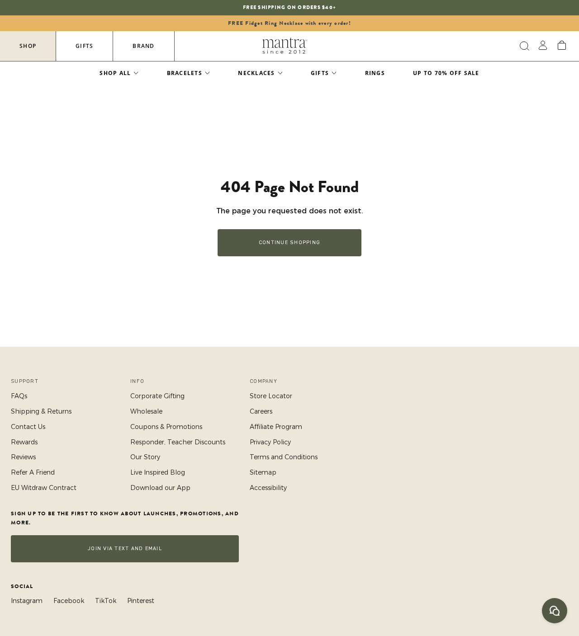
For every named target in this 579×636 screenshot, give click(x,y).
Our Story (145, 457)
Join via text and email (125, 548)
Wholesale (146, 411)
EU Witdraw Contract (43, 488)
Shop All (115, 73)
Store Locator (271, 396)
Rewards (24, 442)
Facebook (68, 601)
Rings (375, 73)
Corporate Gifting (157, 396)
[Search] (523, 46)
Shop (27, 46)
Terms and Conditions (284, 457)
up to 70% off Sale (446, 73)
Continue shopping (289, 242)
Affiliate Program (276, 427)
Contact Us (28, 427)
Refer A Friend (33, 472)
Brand (143, 46)
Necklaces (256, 73)
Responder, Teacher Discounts (177, 442)
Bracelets (184, 73)
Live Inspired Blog (157, 472)
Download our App (160, 488)
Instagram (27, 601)
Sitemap (263, 472)
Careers (261, 411)
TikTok (105, 601)
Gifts (84, 46)
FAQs (19, 396)
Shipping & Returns (41, 411)
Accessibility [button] (268, 488)
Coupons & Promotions (166, 427)
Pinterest (140, 601)
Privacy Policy (270, 442)
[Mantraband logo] (285, 46)
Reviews (23, 457)
